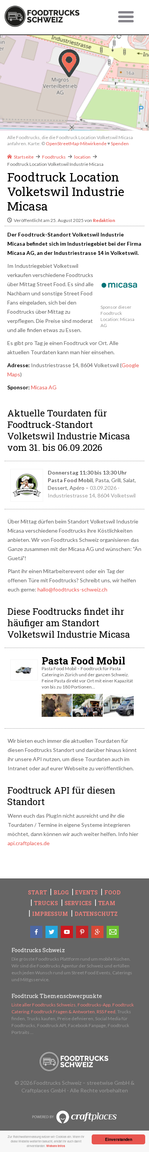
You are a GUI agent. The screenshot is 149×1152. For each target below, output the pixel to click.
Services (78, 903)
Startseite (24, 157)
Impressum (50, 914)
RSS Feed (106, 1011)
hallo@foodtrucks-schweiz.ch (72, 589)
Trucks (46, 903)
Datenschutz (96, 914)
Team (106, 903)
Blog (61, 892)
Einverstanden (118, 1139)
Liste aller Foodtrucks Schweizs (43, 1005)
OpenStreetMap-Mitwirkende (76, 143)
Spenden (120, 143)
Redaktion (104, 220)
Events (86, 892)
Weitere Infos (55, 1146)
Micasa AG (44, 387)
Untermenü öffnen (126, 17)
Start (37, 892)
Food (112, 892)
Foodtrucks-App (94, 1005)
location (82, 157)
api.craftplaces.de (29, 843)
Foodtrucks (54, 157)
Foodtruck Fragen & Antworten (63, 1011)
